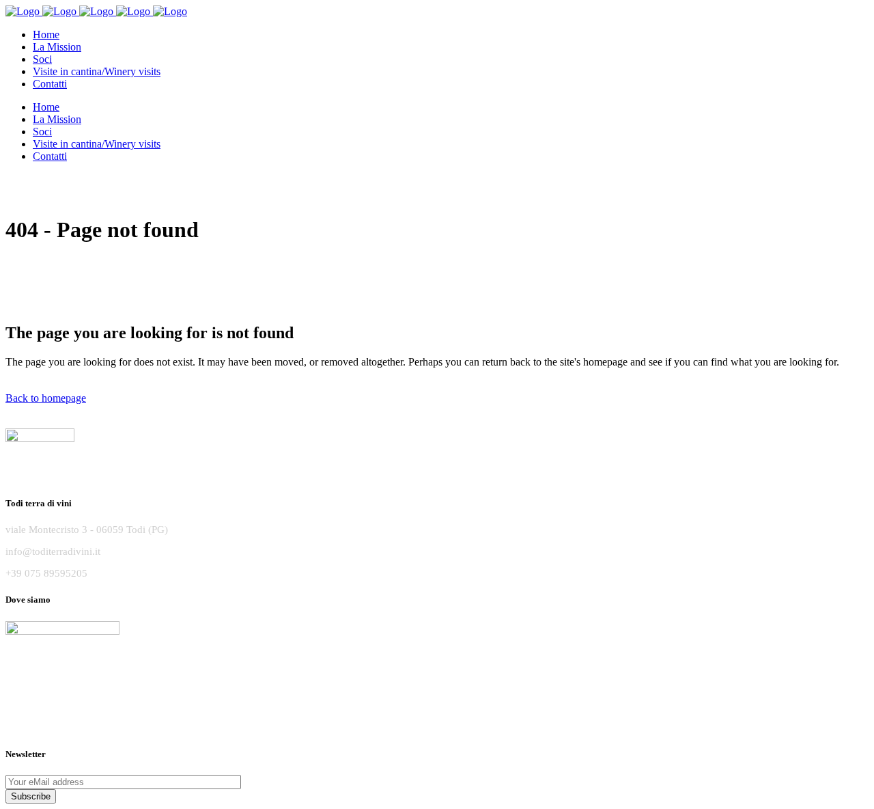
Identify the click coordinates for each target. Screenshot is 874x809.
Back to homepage (45, 398)
